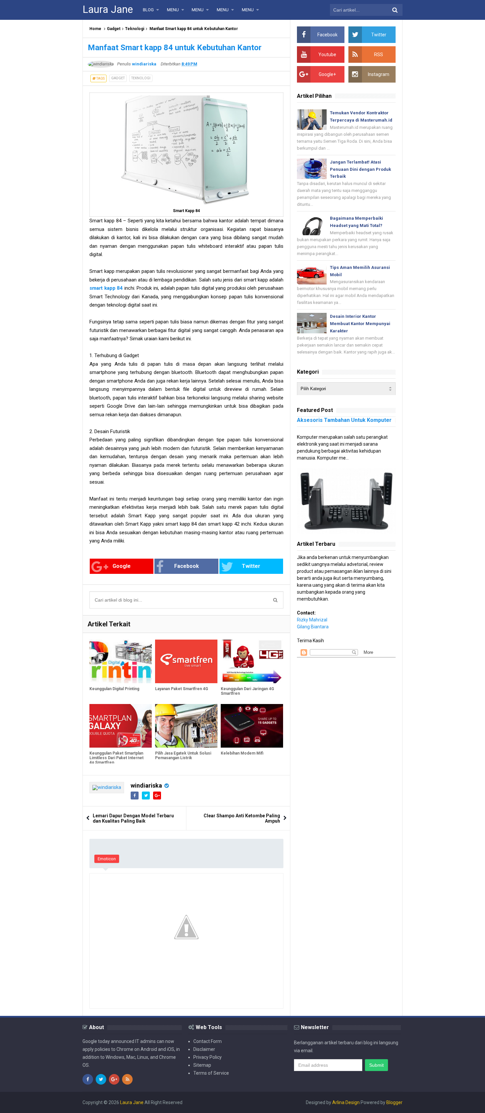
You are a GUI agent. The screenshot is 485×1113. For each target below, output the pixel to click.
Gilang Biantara (313, 626)
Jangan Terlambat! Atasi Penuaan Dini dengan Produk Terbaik (360, 169)
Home (95, 28)
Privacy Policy (207, 1057)
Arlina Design (346, 1102)
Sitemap (202, 1065)
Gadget (113, 28)
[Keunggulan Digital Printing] (120, 661)
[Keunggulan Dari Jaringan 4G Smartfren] (252, 661)
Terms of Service (211, 1073)
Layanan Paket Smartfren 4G (181, 688)
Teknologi (134, 28)
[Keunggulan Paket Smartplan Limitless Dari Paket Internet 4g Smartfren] (120, 726)
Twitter (251, 566)
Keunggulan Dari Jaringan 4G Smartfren (247, 691)
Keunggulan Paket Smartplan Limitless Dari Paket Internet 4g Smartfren (116, 758)
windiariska (146, 785)
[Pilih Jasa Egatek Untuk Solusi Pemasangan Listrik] (186, 726)
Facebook (186, 566)
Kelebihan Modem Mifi (242, 753)
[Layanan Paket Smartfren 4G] (186, 661)
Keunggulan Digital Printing (114, 688)
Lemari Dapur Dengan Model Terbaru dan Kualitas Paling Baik (133, 818)
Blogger (394, 1102)
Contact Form (207, 1041)
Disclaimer (204, 1049)
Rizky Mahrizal (312, 619)
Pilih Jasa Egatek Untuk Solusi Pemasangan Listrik (183, 755)
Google (122, 566)
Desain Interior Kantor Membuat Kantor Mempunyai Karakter (360, 323)
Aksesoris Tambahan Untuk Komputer (344, 420)
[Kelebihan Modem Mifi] (252, 726)
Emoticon (107, 858)
